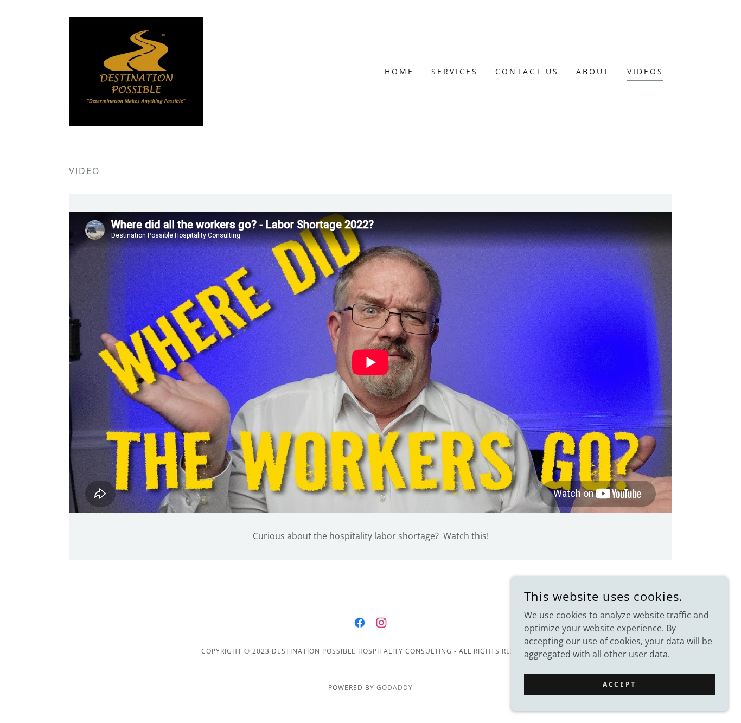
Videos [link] (645, 71)
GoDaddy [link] (394, 687)
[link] (136, 70)
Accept (619, 684)
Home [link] (399, 71)
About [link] (593, 71)
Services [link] (454, 71)
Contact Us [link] (527, 71)
